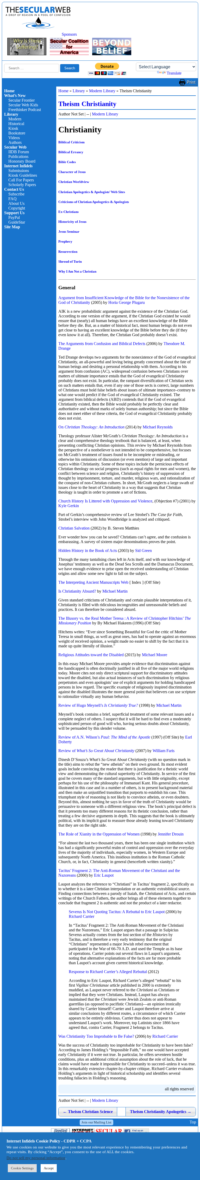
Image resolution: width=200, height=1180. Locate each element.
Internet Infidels (18, 166)
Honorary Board (21, 161)
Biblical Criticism (71, 142)
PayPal (14, 217)
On (91, 427)
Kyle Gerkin (68, 505)
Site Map (12, 227)
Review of (96, 750)
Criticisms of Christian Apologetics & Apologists (93, 202)
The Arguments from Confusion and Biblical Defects (101, 343)
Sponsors (69, 34)
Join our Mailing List (96, 1122)
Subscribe (16, 194)
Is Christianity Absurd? (77, 591)
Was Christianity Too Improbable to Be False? (96, 1036)
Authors (15, 142)
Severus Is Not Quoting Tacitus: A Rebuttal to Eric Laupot (117, 911)
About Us (16, 203)
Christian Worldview (73, 182)
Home (9, 91)
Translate (174, 73)
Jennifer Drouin (171, 834)
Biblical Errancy (70, 152)
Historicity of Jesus (72, 222)
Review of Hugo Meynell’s (98, 705)
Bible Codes (67, 162)
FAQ (12, 198)
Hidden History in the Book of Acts (87, 550)
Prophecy (65, 241)
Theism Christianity (87, 104)
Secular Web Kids (23, 105)
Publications (18, 156)
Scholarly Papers (22, 184)
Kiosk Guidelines (22, 175)
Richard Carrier (81, 916)
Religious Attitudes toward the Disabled (91, 655)
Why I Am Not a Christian (77, 271)
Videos (14, 138)
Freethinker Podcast (24, 109)
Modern (14, 119)
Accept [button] (49, 1168)
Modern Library (102, 91)
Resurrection (67, 252)
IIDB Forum (18, 152)
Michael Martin (115, 591)
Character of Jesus (72, 172)
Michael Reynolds (158, 427)
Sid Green (143, 550)
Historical (16, 123)
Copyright (16, 208)
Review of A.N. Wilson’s (104, 737)
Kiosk (13, 128)
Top (193, 1122)
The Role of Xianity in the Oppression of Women (99, 834)
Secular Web (15, 147)
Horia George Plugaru (126, 302)
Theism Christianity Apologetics (160, 1111)
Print (191, 82)
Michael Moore (154, 655)
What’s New (15, 95)
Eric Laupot (104, 875)
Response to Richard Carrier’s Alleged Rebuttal (108, 971)
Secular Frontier (21, 100)
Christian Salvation (74, 528)
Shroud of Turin (70, 261)
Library (11, 114)
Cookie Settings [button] (22, 1168)
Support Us (14, 213)
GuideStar (16, 222)
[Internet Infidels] (38, 27)
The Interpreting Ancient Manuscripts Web (93, 582)
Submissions (18, 170)
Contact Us (14, 189)
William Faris (163, 750)
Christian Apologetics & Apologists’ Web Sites (91, 192)
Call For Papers (21, 180)
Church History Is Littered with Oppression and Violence (105, 501)
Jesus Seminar (68, 231)
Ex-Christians (68, 212)
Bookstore (16, 133)
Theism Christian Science (88, 1111)
